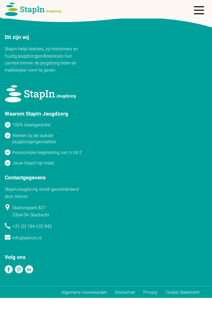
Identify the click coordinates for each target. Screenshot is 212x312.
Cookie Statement (182, 292)
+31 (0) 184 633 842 (32, 226)
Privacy (150, 292)
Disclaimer (125, 292)
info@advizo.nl (27, 237)
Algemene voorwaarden (84, 292)
